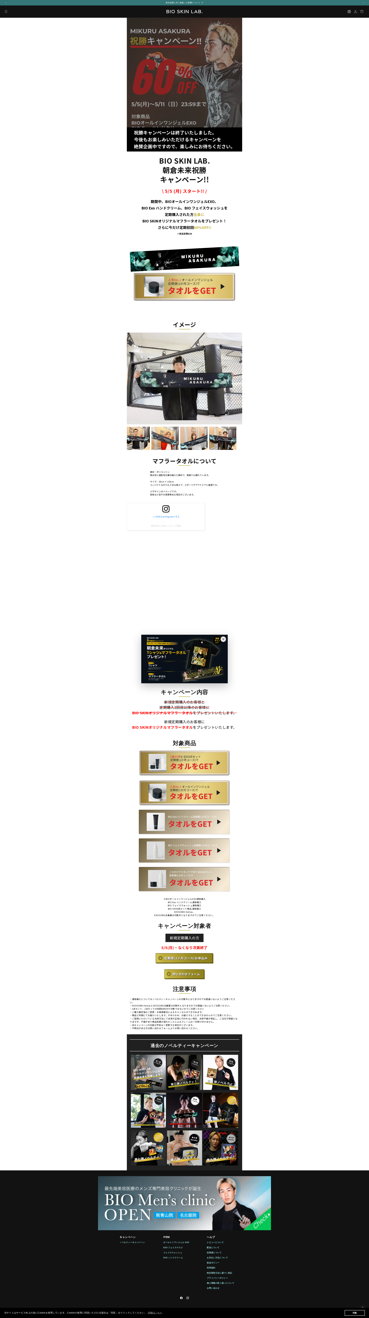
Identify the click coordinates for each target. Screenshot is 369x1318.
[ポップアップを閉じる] (223, 639)
